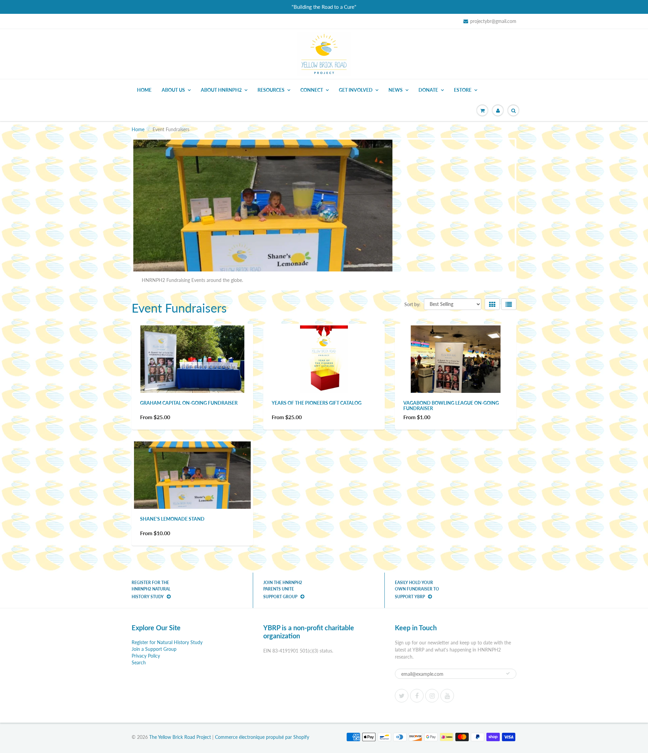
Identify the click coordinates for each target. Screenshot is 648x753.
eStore (462, 90)
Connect (311, 90)
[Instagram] (432, 695)
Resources (271, 90)
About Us (173, 90)
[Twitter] (401, 695)
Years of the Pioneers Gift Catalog (316, 403)
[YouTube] (447, 695)
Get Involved (356, 90)
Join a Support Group (154, 649)
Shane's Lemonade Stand (172, 519)
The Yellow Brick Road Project (180, 737)
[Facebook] (417, 695)
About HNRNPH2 (221, 90)
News (395, 90)
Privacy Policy (146, 656)
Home (144, 90)
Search (139, 662)
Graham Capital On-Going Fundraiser (189, 403)
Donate (428, 90)
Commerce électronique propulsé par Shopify (262, 737)
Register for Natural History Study (167, 642)
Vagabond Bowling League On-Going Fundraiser (451, 405)
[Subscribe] (508, 673)
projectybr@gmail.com (493, 21)
